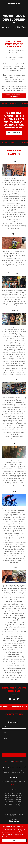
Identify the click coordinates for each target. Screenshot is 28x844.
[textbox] (14, 727)
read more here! (14, 133)
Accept (14, 840)
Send (14, 755)
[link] (14, 3)
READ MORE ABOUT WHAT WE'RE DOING (14, 95)
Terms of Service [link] (16, 761)
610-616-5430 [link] (14, 784)
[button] (3, 3)
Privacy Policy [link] (8, 761)
